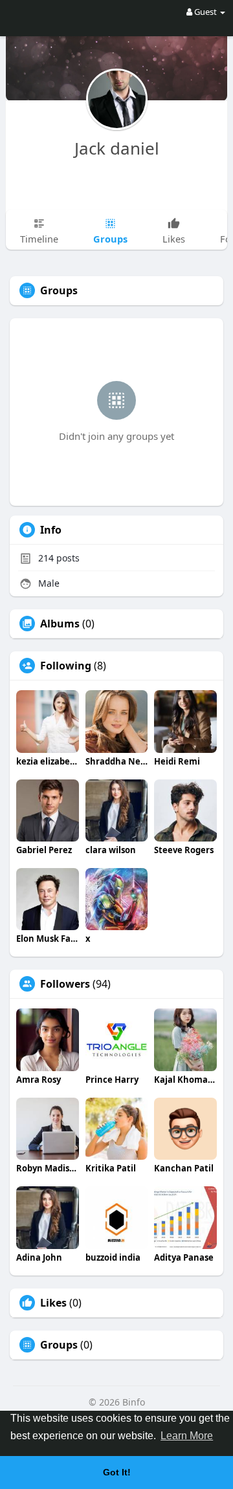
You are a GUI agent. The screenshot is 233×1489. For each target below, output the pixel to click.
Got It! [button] (117, 1472)
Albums (60, 623)
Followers (65, 984)
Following (65, 665)
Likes (53, 1303)
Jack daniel (116, 148)
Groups (59, 1345)
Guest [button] (205, 11)
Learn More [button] (187, 1435)
